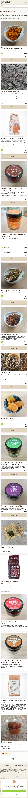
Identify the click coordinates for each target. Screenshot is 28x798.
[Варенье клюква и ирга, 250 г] (14, 492)
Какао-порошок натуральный (12, 138)
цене (14, 18)
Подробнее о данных (21, 787)
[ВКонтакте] (13, 758)
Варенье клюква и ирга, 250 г (12, 506)
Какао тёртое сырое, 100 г (10, 92)
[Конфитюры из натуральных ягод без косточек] (14, 220)
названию (17, 18)
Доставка (3, 778)
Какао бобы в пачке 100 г (10, 582)
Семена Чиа (5, 373)
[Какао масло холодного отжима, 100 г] (14, 686)
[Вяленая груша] (14, 728)
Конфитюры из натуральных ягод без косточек (13, 235)
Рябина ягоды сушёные (9, 334)
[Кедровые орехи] (14, 533)
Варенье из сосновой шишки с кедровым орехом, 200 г (12, 463)
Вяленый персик (7, 418)
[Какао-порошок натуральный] (14, 124)
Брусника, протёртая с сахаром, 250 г (12, 622)
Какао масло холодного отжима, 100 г (13, 701)
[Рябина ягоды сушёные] (14, 320)
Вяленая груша (6, 742)
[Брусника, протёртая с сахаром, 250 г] (14, 607)
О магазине (3, 775)
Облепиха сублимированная (11, 48)
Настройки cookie (21, 772)
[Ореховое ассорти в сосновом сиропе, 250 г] (14, 174)
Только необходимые (14, 794)
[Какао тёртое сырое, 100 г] (14, 77)
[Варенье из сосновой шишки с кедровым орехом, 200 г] (14, 448)
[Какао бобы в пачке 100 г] (14, 567)
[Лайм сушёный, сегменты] (14, 276)
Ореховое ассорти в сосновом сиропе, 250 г (12, 189)
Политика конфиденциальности (10, 772)
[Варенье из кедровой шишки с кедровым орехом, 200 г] (14, 646)
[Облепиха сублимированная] (14, 34)
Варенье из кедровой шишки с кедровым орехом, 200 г (12, 661)
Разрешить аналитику (14, 791)
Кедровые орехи (7, 547)
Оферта (1, 772)
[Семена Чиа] (14, 362)
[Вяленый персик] (14, 404)
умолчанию (10, 18)
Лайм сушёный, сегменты (10, 290)
